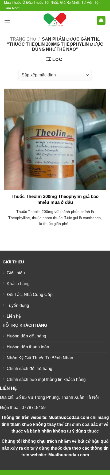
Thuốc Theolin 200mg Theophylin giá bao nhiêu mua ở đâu (55, 199)
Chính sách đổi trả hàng (29, 368)
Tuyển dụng (18, 305)
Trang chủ (23, 39)
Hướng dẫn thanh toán (28, 347)
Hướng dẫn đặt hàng (26, 336)
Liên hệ (14, 316)
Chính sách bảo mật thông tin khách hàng (46, 379)
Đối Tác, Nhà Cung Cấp (30, 294)
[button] (7, 20)
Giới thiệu (16, 273)
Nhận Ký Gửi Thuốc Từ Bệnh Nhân (40, 358)
